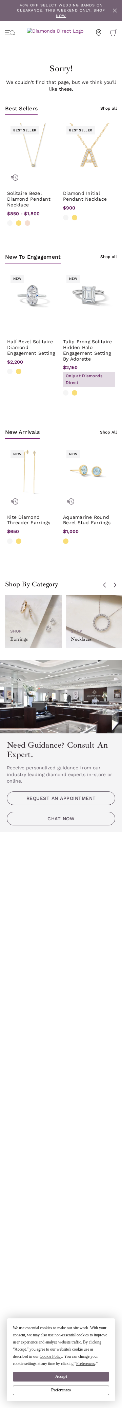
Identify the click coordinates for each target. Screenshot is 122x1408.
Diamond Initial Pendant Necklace (85, 196)
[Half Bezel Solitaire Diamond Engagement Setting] (33, 297)
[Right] (115, 585)
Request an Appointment (61, 798)
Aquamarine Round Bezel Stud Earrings (86, 520)
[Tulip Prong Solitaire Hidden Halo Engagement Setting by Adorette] (89, 297)
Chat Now (61, 818)
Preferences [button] (85, 1363)
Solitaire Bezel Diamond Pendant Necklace (28, 198)
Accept (61, 1376)
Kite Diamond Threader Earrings (28, 520)
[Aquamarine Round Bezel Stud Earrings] (89, 473)
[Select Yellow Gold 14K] (18, 223)
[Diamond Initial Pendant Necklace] (89, 149)
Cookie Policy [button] (51, 1356)
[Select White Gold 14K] (10, 223)
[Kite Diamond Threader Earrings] (33, 473)
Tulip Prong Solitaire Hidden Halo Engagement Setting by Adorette (87, 350)
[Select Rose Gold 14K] (27, 223)
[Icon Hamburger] (10, 32)
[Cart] (113, 32)
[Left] (105, 585)
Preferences (61, 1390)
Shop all (108, 108)
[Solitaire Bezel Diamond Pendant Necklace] (33, 149)
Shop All (108, 432)
